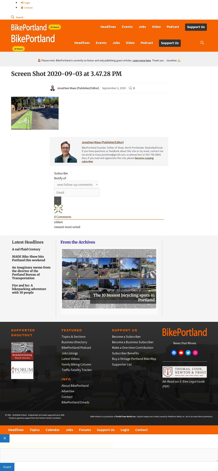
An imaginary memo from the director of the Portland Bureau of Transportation (31, 273)
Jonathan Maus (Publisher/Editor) (78, 88)
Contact (28, 7)
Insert (7, 467)
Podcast (173, 26)
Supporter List (122, 364)
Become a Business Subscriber (132, 342)
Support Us (196, 27)
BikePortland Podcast (76, 347)
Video (156, 26)
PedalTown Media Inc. (126, 416)
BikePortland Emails (75, 402)
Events (127, 26)
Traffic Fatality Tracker (77, 370)
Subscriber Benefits (125, 353)
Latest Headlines (27, 242)
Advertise (68, 391)
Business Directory (74, 342)
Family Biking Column (76, 364)
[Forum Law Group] (22, 378)
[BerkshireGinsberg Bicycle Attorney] (22, 359)
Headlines (108, 26)
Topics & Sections (74, 336)
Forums (85, 429)
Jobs (142, 26)
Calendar (53, 429)
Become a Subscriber (126, 336)
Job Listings (70, 353)
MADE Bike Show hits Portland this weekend (28, 258)
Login (27, 2)
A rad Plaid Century (26, 249)
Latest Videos (71, 359)
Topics (35, 429)
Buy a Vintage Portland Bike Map (134, 359)
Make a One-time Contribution (132, 347)
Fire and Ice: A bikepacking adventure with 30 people (29, 288)
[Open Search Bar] (17, 17)
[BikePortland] (33, 39)
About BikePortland (75, 385)
